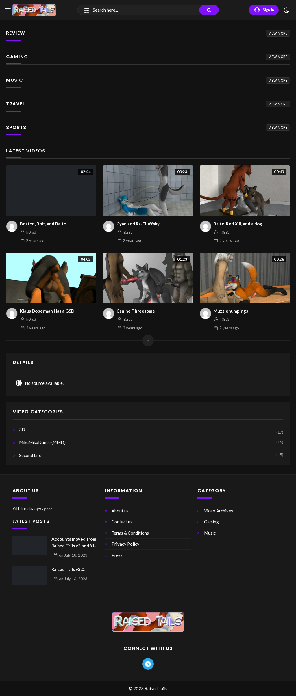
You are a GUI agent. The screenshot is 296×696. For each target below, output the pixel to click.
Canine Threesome (135, 311)
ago (36, 240)
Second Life (30, 455)
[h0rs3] (12, 226)
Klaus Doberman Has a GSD (47, 311)
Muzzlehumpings (230, 311)
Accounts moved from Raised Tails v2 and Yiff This (74, 542)
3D (22, 429)
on (73, 555)
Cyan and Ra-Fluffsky (138, 223)
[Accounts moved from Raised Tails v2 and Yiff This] (29, 545)
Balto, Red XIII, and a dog (237, 223)
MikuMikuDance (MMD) (42, 442)
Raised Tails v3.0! (68, 569)
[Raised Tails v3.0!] (29, 576)
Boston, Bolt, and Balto (43, 223)
